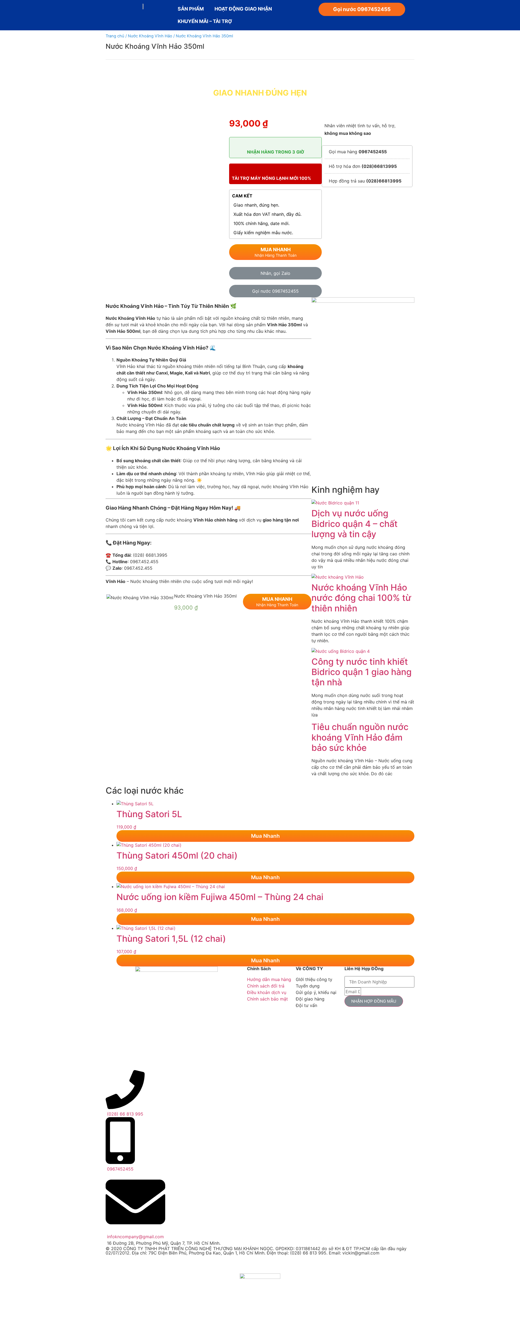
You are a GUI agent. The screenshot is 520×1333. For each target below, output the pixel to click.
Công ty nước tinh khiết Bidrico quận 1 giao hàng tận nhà (361, 672)
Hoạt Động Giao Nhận (243, 9)
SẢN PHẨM (191, 9)
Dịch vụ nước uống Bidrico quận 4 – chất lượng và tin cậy (354, 523)
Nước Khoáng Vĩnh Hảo (150, 36)
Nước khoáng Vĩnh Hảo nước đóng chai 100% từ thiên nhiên (361, 598)
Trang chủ (115, 36)
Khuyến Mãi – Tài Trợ (205, 21)
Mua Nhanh (265, 836)
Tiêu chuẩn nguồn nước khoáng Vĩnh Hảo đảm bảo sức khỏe (359, 737)
